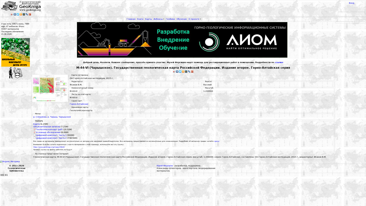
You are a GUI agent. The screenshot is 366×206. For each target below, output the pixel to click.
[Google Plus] (29, 14)
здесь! (216, 141)
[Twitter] (17, 14)
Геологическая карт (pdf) (49, 129)
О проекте (194, 19)
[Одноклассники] (20, 14)
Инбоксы (158, 19)
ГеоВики (170, 19)
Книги (140, 19)
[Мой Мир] (23, 14)
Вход (351, 3)
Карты (148, 19)
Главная (131, 19)
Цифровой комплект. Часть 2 (51, 138)
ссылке (279, 62)
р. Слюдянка (39, 117)
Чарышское (65, 117)
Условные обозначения (48, 132)
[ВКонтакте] (14, 14)
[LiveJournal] (26, 14)
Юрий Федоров (165, 166)
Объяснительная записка (46, 126)
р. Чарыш (52, 117)
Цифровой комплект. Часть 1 (51, 135)
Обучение (182, 19)
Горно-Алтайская (79, 104)
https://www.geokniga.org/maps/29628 (48, 147)
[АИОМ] (183, 40)
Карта (36, 124)
